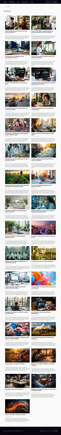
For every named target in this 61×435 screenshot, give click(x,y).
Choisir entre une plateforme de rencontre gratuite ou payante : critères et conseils (17, 134)
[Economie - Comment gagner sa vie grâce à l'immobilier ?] (17, 355)
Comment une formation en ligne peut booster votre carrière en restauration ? (42, 57)
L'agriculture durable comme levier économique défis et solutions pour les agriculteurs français (17, 185)
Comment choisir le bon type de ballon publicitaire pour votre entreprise (43, 287)
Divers (22, 431)
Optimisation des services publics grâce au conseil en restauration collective (17, 159)
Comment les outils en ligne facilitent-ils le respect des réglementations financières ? (43, 83)
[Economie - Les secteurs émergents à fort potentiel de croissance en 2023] (43, 227)
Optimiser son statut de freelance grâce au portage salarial (42, 134)
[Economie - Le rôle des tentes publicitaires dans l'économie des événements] (43, 329)
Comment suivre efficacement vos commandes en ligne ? (16, 83)
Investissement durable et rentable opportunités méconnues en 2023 (15, 211)
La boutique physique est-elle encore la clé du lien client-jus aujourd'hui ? (16, 31)
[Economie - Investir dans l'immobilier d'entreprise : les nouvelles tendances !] (43, 355)
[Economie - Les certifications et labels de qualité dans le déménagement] (43, 303)
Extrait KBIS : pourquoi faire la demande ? (14, 389)
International (9, 431)
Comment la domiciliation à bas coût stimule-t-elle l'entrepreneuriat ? (42, 108)
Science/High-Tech (18, 431)
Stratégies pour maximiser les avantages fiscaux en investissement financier (16, 262)
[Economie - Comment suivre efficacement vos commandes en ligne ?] (17, 74)
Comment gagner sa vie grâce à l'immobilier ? (15, 364)
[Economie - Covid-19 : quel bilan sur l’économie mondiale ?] (17, 406)
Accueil (5, 6)
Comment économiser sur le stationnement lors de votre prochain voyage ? (16, 108)
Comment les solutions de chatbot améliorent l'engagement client (15, 236)
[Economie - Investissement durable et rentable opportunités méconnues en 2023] (17, 202)
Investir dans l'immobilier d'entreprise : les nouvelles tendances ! (42, 364)
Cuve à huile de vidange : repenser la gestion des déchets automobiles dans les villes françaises (42, 31)
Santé (13, 431)
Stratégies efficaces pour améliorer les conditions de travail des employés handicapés (42, 211)
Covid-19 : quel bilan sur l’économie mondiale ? (15, 414)
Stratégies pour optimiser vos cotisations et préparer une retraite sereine (16, 312)
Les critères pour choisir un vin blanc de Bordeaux (42, 261)
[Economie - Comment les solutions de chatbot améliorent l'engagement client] (17, 227)
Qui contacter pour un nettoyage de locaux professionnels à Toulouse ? (14, 57)
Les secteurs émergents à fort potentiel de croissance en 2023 (43, 236)
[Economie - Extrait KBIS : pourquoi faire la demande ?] (17, 380)
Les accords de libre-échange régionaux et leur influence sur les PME (41, 185)
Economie (4, 431)
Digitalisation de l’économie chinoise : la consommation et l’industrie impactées (43, 389)
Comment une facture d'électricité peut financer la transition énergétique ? (42, 159)
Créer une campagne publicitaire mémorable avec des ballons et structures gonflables (17, 338)
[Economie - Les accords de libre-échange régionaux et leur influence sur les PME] (43, 176)
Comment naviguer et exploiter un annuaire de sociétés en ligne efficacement (15, 287)
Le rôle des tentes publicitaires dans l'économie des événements (42, 338)
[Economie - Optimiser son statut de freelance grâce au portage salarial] (43, 125)
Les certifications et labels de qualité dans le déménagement (41, 312)
